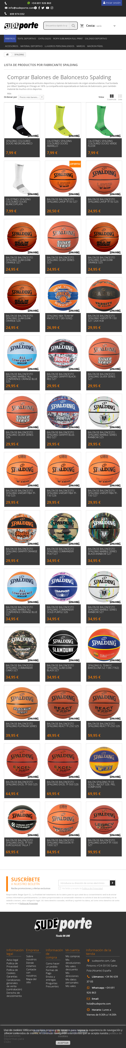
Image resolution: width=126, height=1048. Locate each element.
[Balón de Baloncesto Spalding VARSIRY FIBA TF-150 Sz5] (22, 470)
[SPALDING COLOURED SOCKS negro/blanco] (22, 120)
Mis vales (71, 986)
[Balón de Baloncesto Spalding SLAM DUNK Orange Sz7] (22, 237)
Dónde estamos (31, 964)
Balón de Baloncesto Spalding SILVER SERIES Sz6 (19, 434)
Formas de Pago (52, 971)
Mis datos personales (72, 981)
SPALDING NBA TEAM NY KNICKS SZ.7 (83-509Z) (60, 317)
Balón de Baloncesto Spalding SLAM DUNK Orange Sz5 (101, 260)
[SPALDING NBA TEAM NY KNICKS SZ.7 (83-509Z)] (63, 295)
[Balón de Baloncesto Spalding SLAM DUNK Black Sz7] (63, 645)
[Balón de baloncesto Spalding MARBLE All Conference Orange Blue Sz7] (22, 586)
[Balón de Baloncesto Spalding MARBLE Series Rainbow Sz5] (104, 412)
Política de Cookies (12, 971)
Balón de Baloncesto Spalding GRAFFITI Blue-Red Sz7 (61, 434)
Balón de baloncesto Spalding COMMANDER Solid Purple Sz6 (60, 609)
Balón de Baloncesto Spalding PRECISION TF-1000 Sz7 (60, 842)
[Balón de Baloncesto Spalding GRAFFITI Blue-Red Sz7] (63, 412)
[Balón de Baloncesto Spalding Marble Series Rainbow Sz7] (104, 586)
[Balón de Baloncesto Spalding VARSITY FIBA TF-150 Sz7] (104, 470)
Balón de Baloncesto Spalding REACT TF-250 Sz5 (63, 724)
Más (9, 93)
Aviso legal (12, 959)
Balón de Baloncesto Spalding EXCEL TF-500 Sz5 (22, 783)
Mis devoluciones (73, 961)
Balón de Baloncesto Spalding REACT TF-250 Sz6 (104, 724)
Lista (120, 99)
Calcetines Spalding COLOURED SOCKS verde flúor (102, 143)
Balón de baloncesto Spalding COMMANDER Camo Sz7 (19, 668)
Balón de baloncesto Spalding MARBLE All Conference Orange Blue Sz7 (21, 611)
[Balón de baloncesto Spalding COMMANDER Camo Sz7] (22, 645)
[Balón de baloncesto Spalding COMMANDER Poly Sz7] (63, 528)
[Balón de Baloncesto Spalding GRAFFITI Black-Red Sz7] (63, 353)
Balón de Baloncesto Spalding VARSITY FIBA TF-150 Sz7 (102, 493)
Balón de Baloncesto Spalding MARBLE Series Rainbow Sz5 (102, 434)
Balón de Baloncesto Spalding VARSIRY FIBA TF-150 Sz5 (21, 493)
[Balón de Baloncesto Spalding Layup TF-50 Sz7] (63, 178)
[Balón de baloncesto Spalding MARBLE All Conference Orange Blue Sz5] (22, 353)
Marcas (81, 46)
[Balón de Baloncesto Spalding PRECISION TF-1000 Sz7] (63, 819)
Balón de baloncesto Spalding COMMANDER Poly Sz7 (60, 551)
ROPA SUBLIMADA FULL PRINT (68, 38)
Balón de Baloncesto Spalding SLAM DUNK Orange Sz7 (19, 260)
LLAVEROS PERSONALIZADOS (59, 46)
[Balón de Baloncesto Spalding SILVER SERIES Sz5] (63, 237)
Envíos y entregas (51, 978)
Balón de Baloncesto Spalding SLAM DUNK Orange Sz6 (19, 318)
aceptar (63, 1043)
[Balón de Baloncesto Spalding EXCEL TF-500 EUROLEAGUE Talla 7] (22, 819)
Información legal (15, 952)
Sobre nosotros (31, 958)
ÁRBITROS (10, 38)
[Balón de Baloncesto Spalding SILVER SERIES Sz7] (104, 353)
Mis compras (73, 956)
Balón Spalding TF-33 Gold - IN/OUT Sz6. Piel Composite (101, 784)
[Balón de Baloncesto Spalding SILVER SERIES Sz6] (22, 412)
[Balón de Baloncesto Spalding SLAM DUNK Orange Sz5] (104, 237)
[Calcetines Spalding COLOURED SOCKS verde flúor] (104, 120)
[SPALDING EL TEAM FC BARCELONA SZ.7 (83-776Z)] (104, 645)
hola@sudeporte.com (99, 1003)
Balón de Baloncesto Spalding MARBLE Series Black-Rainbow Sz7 (102, 551)
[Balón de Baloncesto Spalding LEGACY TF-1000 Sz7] (104, 819)
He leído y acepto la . (83, 888)
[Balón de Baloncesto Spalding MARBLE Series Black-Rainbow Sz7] (104, 528)
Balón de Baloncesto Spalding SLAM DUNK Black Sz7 (60, 668)
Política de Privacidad (92, 888)
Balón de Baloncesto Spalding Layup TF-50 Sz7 (62, 200)
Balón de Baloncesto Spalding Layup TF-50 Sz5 (103, 200)
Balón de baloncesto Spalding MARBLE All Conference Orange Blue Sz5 (21, 378)
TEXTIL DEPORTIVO (26, 38)
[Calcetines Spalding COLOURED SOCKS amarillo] (63, 120)
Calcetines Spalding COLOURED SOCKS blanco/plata (18, 201)
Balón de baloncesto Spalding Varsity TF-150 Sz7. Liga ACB (102, 318)
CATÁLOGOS (44, 38)
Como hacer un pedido (53, 965)
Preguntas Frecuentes (52, 985)
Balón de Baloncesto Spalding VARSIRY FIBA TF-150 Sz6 (62, 493)
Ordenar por (10, 96)
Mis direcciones (72, 974)
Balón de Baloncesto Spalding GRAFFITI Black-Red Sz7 (61, 376)
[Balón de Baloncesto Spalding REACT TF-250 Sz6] (104, 703)
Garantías (12, 976)
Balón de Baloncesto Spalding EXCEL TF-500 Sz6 (63, 783)
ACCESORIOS (11, 46)
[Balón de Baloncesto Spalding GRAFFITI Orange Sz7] (22, 528)
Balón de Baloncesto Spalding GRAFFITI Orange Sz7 (21, 551)
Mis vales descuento (72, 968)
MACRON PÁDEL (95, 46)
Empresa (32, 950)
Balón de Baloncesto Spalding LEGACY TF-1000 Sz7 (103, 842)
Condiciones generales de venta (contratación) (14, 984)
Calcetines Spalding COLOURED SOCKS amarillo (59, 143)
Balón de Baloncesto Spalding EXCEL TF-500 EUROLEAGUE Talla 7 (19, 842)
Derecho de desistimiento (14, 994)
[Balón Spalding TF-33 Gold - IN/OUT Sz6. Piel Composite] (104, 761)
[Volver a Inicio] (7, 55)
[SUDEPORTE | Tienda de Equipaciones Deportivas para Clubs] (21, 25)
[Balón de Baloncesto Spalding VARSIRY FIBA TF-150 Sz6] (63, 470)
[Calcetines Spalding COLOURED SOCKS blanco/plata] (22, 178)
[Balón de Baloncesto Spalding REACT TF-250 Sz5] (63, 703)
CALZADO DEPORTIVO (96, 38)
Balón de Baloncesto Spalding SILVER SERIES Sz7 (101, 376)
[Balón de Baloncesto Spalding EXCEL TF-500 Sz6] (63, 761)
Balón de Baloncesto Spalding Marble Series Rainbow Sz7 (102, 609)
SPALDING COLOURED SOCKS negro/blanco (19, 142)
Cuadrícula (111, 99)
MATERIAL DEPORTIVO (31, 46)
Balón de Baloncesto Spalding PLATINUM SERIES (21, 724)
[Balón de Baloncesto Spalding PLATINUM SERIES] (22, 703)
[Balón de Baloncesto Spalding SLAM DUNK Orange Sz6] (22, 295)
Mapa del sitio (31, 980)
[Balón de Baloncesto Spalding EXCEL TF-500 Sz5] (22, 761)
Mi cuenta (72, 950)
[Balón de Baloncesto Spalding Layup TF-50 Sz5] (104, 178)
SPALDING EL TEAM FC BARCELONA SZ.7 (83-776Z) (103, 666)
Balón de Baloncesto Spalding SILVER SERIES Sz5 (60, 260)
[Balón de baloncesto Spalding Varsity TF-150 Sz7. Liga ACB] (104, 295)
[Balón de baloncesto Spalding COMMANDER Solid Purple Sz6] (63, 586)
